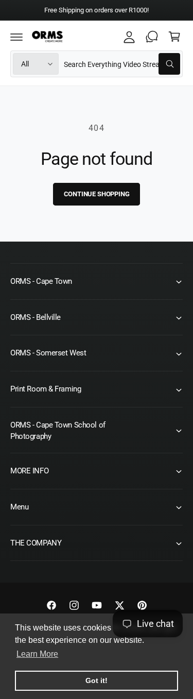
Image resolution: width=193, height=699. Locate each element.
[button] (16, 36)
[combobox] (122, 63)
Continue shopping (97, 194)
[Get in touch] (152, 36)
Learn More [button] (37, 654)
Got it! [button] (96, 680)
